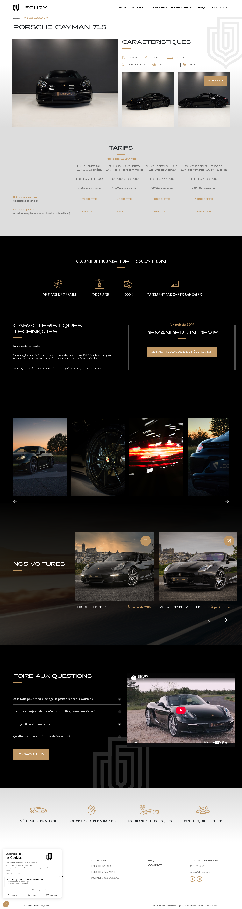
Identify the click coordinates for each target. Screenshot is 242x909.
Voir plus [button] (215, 80)
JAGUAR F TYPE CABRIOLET (106, 878)
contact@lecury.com (200, 872)
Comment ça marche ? (171, 7)
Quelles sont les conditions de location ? (41, 736)
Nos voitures (131, 7)
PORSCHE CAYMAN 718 (103, 872)
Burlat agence (42, 906)
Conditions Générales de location (201, 906)
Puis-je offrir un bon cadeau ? (34, 724)
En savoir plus (31, 754)
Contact (220, 7)
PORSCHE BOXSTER (101, 866)
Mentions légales (175, 906)
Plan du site (159, 906)
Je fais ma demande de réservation (181, 351)
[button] (15, 501)
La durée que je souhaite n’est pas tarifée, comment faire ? (54, 711)
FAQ (201, 7)
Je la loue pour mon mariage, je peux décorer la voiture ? (53, 699)
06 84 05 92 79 (197, 866)
